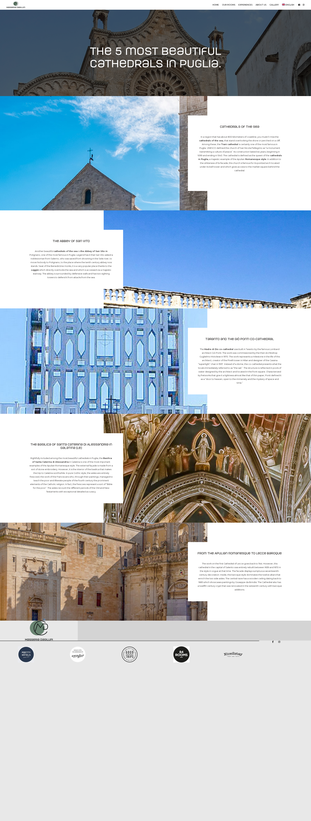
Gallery (274, 5)
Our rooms (228, 5)
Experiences (245, 5)
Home (216, 5)
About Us (261, 5)
